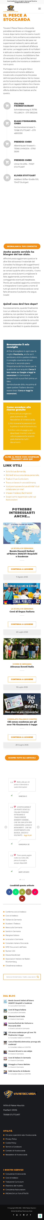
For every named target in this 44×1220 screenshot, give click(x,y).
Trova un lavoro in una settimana (20, 483)
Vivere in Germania (22, 664)
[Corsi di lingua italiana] (22, 594)
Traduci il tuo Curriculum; (17, 479)
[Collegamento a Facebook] (13, 1215)
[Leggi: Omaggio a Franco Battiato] (5, 1065)
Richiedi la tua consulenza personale (22, 475)
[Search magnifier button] (37, 976)
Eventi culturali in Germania (19, 1028)
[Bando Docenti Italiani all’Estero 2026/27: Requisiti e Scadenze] (22, 533)
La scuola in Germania (22, 548)
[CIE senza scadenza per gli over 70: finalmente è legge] (22, 704)
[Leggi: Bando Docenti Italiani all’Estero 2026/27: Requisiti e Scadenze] (5, 1001)
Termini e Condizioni (14, 1147)
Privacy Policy (11, 1139)
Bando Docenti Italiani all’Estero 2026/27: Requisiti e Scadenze (22, 554)
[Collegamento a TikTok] (35, 892)
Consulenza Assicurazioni (15, 1190)
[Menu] (39, 8)
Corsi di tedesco (12, 916)
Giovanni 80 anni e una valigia (20, 1051)
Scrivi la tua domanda (15, 471)
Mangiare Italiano (12, 935)
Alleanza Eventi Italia (22, 667)
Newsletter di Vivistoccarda (16, 1155)
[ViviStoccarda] (18, 8)
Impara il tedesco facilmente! (19, 493)
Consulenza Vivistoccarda (16, 1174)
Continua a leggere (22, 569)
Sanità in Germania (13, 931)
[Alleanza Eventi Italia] (22, 649)
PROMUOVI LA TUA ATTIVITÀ (17, 1194)
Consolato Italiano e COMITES (22, 719)
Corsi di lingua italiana (22, 611)
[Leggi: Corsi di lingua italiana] (5, 1011)
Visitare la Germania (14, 920)
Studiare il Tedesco (13, 924)
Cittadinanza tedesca (14, 966)
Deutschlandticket (13, 955)
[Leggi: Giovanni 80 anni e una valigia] (5, 1052)
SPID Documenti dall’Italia (16, 947)
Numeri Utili (10, 951)
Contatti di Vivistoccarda (15, 1151)
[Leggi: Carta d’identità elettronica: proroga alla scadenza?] (5, 1043)
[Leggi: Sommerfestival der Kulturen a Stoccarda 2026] (5, 1024)
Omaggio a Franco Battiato (19, 1064)
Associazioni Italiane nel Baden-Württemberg (18, 960)
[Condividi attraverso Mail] (22, 892)
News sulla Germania (14, 927)
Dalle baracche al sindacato (19, 1071)
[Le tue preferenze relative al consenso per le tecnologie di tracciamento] (40, 1216)
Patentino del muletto (14, 1186)
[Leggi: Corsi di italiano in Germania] (5, 1059)
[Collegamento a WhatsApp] (20, 1215)
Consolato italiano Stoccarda (17, 943)
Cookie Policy (11, 1143)
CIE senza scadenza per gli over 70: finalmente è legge (22, 723)
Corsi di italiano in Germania (19, 1058)
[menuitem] (39, 8)
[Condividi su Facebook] (9, 892)
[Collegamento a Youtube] (22, 898)
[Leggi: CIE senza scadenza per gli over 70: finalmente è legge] (5, 1033)
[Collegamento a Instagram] (28, 892)
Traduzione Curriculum (15, 1182)
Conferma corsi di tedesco (16, 912)
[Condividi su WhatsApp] (16, 892)
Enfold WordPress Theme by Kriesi (21, 1211)
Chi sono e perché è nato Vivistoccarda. (21, 1135)
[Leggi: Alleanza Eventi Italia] (5, 1017)
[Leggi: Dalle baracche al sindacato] (5, 1072)
